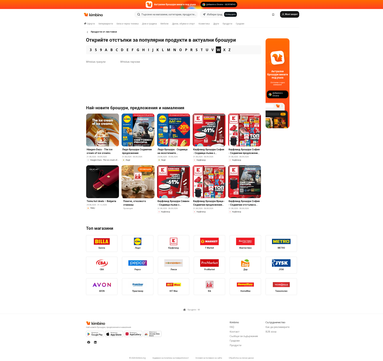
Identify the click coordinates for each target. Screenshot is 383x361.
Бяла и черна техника (128, 23)
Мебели (164, 23)
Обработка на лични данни (241, 358)
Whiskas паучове (130, 61)
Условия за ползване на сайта (208, 358)
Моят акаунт (291, 14)
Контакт (235, 331)
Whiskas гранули (95, 61)
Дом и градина (149, 23)
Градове (240, 23)
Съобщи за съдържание (244, 336)
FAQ (232, 327)
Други (216, 23)
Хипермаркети (105, 23)
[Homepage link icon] (184, 310)
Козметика (204, 23)
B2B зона (271, 331)
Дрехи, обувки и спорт (183, 23)
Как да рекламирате (277, 327)
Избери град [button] (214, 14)
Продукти (227, 23)
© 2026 (137, 358)
